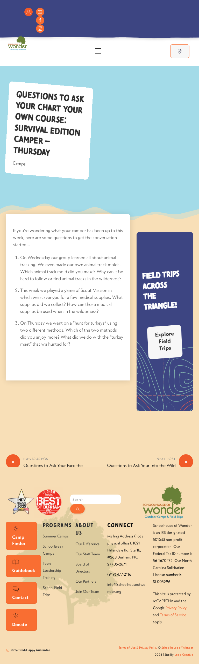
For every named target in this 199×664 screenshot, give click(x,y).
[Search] (77, 509)
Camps (19, 163)
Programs (57, 525)
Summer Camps (56, 536)
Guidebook (23, 570)
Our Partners (85, 581)
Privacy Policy (176, 607)
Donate (19, 624)
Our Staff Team (87, 553)
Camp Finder (18, 540)
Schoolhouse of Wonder (177, 647)
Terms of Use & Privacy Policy (138, 647)
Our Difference (87, 543)
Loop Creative (183, 654)
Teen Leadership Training (52, 570)
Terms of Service (173, 614)
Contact (20, 597)
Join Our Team (87, 591)
